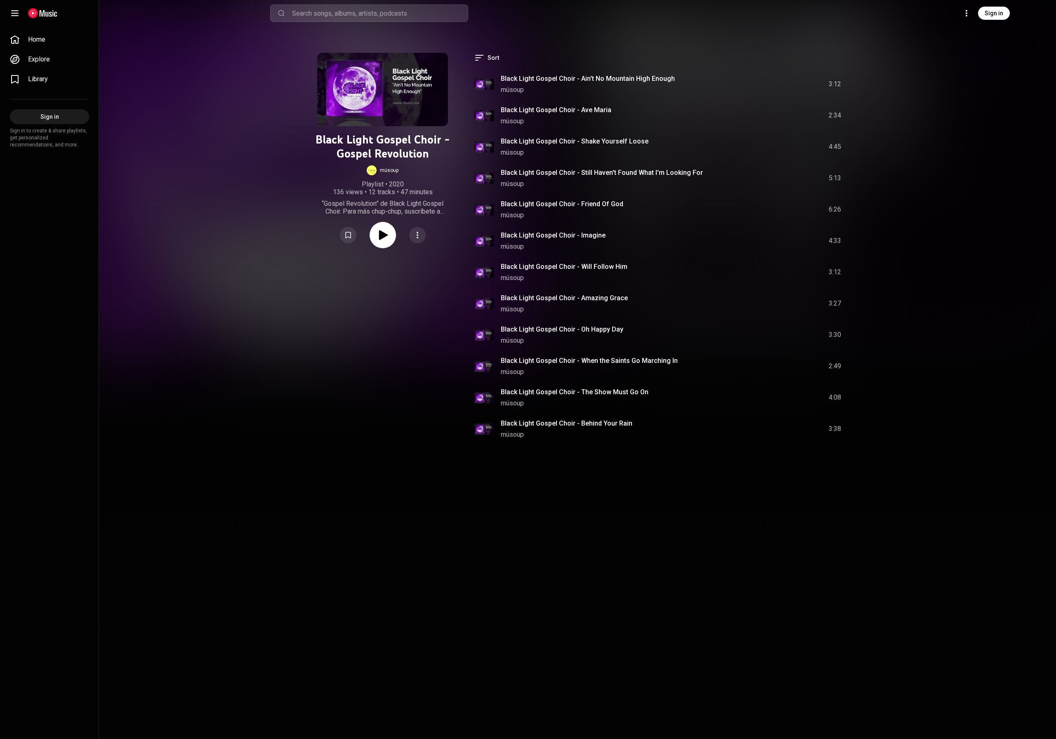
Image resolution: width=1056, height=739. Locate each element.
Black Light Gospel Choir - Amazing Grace (564, 298)
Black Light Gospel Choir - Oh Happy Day (562, 329)
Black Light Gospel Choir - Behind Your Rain (566, 423)
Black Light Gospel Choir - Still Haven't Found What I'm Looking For (602, 173)
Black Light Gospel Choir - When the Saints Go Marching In (589, 361)
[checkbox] (835, 84)
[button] (382, 170)
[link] (49, 39)
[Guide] (15, 13)
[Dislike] (788, 84)
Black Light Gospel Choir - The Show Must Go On (574, 392)
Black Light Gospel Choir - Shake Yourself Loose (574, 141)
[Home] (42, 13)
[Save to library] (348, 235)
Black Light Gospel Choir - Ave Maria (556, 110)
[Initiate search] (281, 13)
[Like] (772, 84)
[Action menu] (417, 235)
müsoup (512, 90)
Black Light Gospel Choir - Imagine (553, 235)
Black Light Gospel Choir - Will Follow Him (564, 267)
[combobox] (380, 13)
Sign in (994, 13)
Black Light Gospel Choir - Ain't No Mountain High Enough (588, 78)
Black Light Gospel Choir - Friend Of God (562, 204)
